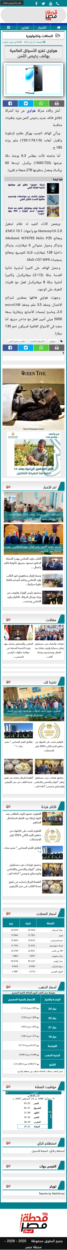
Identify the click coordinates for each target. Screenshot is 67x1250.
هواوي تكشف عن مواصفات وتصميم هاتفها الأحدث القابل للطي (26, 197)
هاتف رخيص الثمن (17, 341)
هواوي (31, 111)
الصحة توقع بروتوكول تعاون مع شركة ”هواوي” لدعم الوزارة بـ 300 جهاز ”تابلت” (26, 211)
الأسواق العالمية (37, 341)
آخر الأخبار (49, 486)
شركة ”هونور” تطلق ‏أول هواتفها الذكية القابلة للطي (26, 185)
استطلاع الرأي (46, 1143)
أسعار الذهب (47, 986)
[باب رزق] (33, 454)
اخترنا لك (50, 681)
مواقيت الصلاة (45, 1086)
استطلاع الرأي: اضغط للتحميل (48, 1150)
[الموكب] (33, 400)
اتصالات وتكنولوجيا (39, 35)
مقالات (51, 619)
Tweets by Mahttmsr (51, 1193)
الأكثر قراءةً (48, 806)
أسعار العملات (46, 913)
